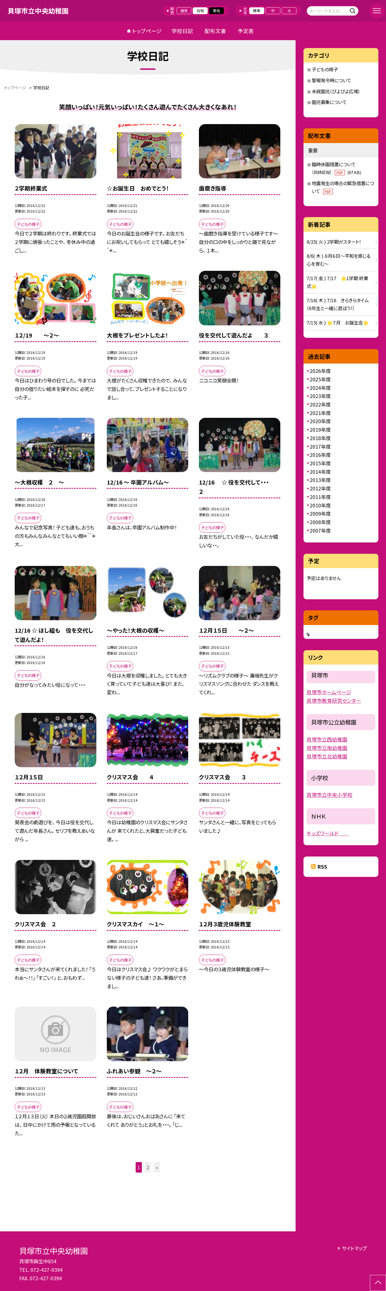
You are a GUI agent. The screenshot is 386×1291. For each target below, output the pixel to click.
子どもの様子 (325, 69)
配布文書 (215, 30)
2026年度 (320, 370)
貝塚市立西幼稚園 (327, 739)
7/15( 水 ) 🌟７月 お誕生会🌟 (337, 322)
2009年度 (320, 513)
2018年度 (320, 438)
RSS (322, 866)
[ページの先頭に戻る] (378, 1283)
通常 (184, 10)
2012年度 (320, 488)
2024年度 (320, 387)
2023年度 (320, 395)
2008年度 (320, 522)
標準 (256, 10)
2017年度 (320, 446)
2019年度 (320, 429)
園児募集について (329, 102)
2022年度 (320, 404)
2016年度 (320, 454)
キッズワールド (328, 833)
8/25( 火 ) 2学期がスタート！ (334, 241)
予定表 (246, 30)
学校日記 (182, 30)
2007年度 (320, 530)
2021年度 (320, 412)
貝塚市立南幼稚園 (327, 747)
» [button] (157, 1167)
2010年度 (320, 505)
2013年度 (320, 479)
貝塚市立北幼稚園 (327, 756)
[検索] (353, 11)
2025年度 (320, 379)
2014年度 (320, 471)
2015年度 (320, 463)
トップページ (147, 30)
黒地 (216, 10)
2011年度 (320, 496)
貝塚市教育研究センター (334, 700)
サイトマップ (354, 1248)
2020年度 (320, 421)
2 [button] (148, 1167)
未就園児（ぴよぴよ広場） (336, 91)
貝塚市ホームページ (329, 692)
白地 (200, 10)
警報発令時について (331, 80)
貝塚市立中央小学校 (329, 794)
